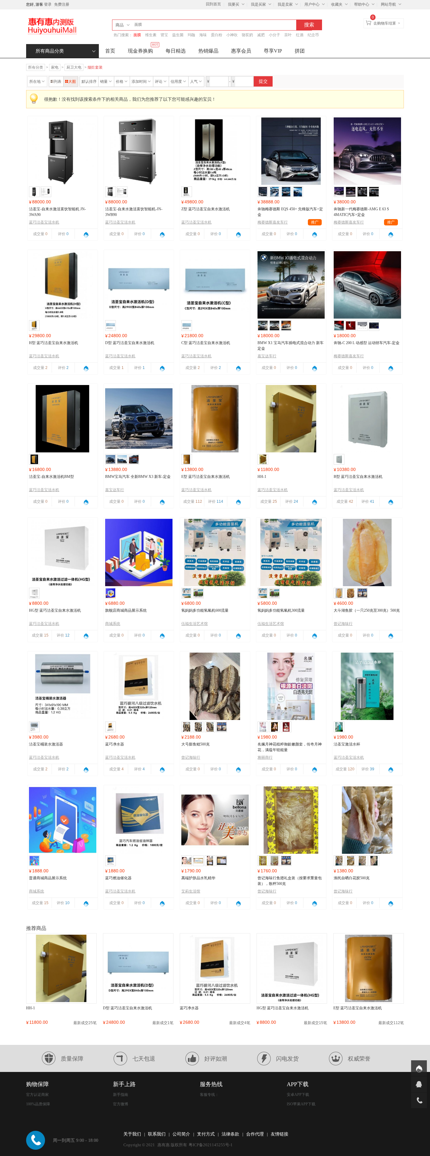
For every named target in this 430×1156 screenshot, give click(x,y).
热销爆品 (208, 51)
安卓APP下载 (298, 1094)
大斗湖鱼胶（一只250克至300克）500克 (367, 610)
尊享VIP (273, 51)
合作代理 (255, 1134)
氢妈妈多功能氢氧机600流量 (205, 610)
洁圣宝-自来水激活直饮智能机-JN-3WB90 (133, 212)
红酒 (299, 35)
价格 (119, 81)
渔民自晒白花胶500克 (352, 878)
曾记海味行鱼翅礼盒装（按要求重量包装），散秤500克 (289, 881)
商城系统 (112, 623)
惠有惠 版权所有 (172, 1144)
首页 (110, 51)
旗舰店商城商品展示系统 (126, 610)
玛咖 (191, 35)
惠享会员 (241, 51)
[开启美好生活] (52, 26)
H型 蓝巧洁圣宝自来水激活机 (53, 343)
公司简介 (181, 1134)
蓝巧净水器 (114, 744)
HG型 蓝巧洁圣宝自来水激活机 (55, 610)
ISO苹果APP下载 (301, 1104)
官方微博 (120, 1104)
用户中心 (312, 4)
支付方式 (206, 1134)
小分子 (274, 35)
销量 (104, 81)
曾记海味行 (343, 623)
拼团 (300, 51)
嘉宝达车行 (266, 356)
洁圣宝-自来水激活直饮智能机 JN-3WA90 (57, 212)
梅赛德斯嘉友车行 (288, 222)
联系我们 (157, 1134)
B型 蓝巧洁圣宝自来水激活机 (358, 476)
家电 (55, 67)
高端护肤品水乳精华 (198, 878)
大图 (72, 81)
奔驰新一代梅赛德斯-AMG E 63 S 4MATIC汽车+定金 (361, 212)
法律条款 (230, 1134)
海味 (203, 35)
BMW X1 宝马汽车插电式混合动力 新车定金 (290, 346)
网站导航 (388, 4)
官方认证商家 (37, 1094)
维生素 (150, 35)
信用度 (176, 81)
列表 (57, 81)
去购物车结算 (384, 23)
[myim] (419, 1068)
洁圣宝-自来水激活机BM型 (51, 476)
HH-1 (261, 476)
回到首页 (213, 4)
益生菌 (178, 35)
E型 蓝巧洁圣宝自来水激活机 (205, 476)
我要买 (233, 4)
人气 (194, 81)
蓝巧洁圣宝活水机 (44, 222)
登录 (48, 4)
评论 (158, 81)
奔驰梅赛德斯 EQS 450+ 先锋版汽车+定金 (290, 212)
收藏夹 (336, 4)
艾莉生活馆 (190, 891)
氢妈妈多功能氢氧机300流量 (281, 610)
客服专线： (209, 1094)
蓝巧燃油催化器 (118, 878)
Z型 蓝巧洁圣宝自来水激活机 (205, 209)
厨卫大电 (74, 67)
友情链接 (279, 1134)
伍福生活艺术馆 (194, 623)
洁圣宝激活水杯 (347, 744)
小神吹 (232, 35)
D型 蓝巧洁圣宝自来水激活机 (129, 343)
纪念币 (313, 35)
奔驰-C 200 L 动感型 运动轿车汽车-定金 (366, 343)
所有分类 (35, 67)
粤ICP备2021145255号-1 (211, 1144)
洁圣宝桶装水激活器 (46, 744)
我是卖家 (285, 4)
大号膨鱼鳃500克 (195, 744)
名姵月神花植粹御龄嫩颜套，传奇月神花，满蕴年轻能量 (289, 747)
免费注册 (61, 4)
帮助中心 (361, 4)
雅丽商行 (265, 757)
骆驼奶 (247, 35)
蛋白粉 (216, 35)
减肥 (261, 35)
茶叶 (288, 35)
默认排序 (89, 81)
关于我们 (132, 1134)
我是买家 (258, 4)
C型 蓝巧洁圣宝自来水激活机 (205, 343)
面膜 (137, 35)
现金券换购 (143, 49)
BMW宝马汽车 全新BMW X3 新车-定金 (138, 476)
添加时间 (139, 81)
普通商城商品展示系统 (48, 878)
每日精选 (176, 51)
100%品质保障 (38, 1104)
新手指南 (120, 1094)
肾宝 (164, 35)
